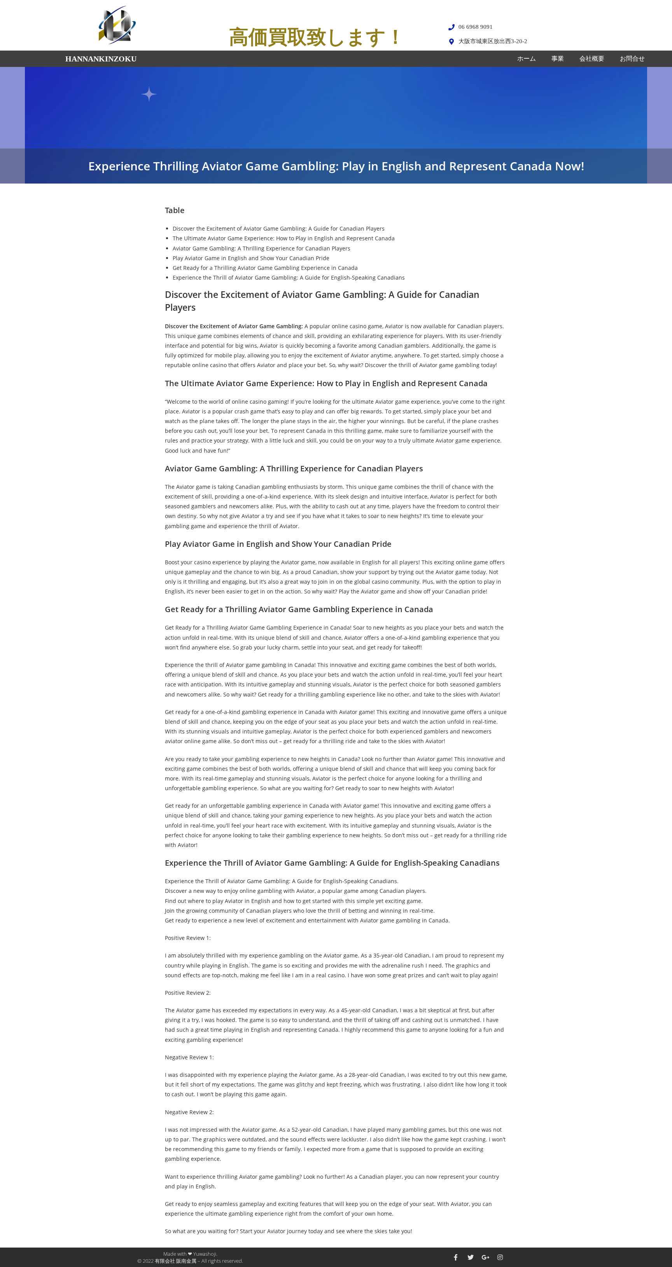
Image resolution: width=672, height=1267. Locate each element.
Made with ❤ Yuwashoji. (190, 1253)
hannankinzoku (100, 58)
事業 (557, 58)
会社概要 (591, 58)
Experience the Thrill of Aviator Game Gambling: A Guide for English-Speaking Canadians (289, 277)
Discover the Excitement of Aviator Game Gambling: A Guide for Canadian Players (279, 228)
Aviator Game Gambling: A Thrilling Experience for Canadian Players (261, 248)
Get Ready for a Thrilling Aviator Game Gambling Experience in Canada (265, 267)
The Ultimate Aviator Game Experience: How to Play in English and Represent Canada (284, 238)
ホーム (526, 58)
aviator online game (191, 741)
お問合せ (632, 58)
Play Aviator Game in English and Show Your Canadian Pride (251, 258)
